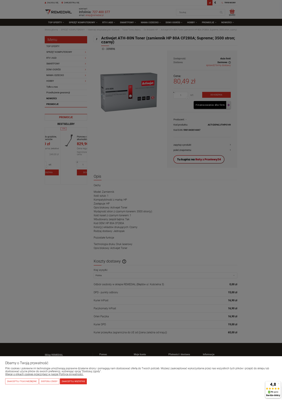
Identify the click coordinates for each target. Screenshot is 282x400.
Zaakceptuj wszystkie (73, 381)
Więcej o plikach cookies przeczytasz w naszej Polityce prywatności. (44, 374)
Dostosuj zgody (49, 381)
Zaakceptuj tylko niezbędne (22, 381)
